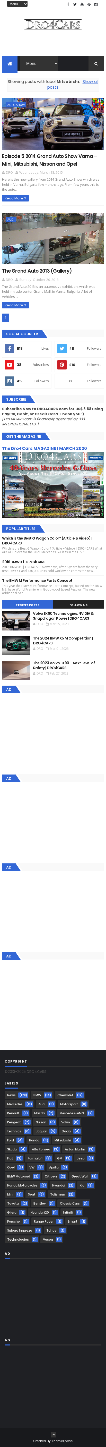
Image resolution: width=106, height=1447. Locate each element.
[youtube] (82, 4)
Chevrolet (65, 1095)
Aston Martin (75, 1149)
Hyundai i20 (40, 1212)
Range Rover (44, 1221)
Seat (32, 1194)
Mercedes (15, 1104)
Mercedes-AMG (72, 1113)
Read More (14, 198)
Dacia (66, 1131)
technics (14, 1131)
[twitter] (75, 4)
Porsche (13, 1221)
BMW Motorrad (18, 1176)
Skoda (12, 1149)
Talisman (57, 1194)
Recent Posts (27, 605)
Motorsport (69, 1104)
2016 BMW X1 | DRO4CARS (24, 562)
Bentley (39, 1203)
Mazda (39, 1113)
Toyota (13, 1203)
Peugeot (14, 1122)
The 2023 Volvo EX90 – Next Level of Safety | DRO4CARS (64, 665)
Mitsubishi (63, 1140)
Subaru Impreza (19, 1230)
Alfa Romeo (41, 1149)
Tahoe (51, 1230)
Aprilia (54, 1167)
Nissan (41, 1122)
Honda (34, 1140)
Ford (10, 1140)
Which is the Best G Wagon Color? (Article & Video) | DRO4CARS (47, 541)
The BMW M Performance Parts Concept (37, 580)
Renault (13, 1113)
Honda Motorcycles (22, 1185)
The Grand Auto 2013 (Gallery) (37, 270)
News (11, 1095)
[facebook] (68, 4)
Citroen (51, 1176)
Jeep (81, 1158)
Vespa (48, 1239)
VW (31, 1167)
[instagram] (96, 4)
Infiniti (68, 1212)
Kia (82, 1185)
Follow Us (78, 605)
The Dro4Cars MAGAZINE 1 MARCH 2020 (44, 448)
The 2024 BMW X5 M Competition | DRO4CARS (63, 641)
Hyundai (58, 1185)
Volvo (65, 1122)
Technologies (18, 1239)
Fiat (10, 1158)
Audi (10, 219)
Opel (11, 1167)
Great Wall (80, 1176)
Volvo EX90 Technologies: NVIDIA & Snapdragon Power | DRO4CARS (63, 616)
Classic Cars (70, 1203)
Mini (10, 1194)
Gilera (11, 1212)
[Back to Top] (53, 1434)
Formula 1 (35, 1158)
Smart (72, 1221)
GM (59, 1158)
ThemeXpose (62, 1441)
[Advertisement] (53, 44)
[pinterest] (89, 4)
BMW (37, 1095)
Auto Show (16, 105)
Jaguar (41, 1131)
